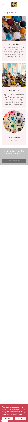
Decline (7, 418)
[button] (3, 4)
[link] (14, 4)
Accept (20, 418)
